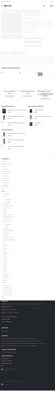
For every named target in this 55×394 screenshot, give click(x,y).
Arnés (4, 246)
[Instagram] (52, 1)
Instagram (6, 331)
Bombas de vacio (6, 207)
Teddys (4, 278)
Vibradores (5, 235)
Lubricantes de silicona (8, 290)
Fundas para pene (7, 219)
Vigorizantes (5, 185)
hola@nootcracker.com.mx (11, 309)
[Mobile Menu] (2, 6)
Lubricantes (3, 282)
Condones (5, 169)
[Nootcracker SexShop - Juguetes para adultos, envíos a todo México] (8, 6)
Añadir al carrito (9, 96)
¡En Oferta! (43, 90)
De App (53, 90)
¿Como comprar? (5, 358)
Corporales (3, 166)
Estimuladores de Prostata (8, 217)
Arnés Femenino (8, 199)
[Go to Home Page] (1, 11)
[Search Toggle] (44, 6)
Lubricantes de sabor (7, 287)
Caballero (5, 258)
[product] (9, 80)
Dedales (5, 212)
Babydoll (5, 249)
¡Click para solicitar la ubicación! (9, 316)
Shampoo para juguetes (8, 230)
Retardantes (5, 182)
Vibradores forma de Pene (8, 237)
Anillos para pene (27, 90)
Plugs (6, 226)
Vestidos (5, 281)
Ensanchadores (6, 173)
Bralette (5, 255)
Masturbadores (6, 228)
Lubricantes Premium (7, 294)
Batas (4, 251)
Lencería (3, 241)
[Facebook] (50, 1)
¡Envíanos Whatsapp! (6, 321)
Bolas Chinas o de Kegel (8, 205)
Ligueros (5, 269)
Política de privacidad (6, 363)
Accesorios (5, 244)
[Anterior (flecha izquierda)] (0, 393)
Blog (2, 365)
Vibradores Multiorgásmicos (9, 239)
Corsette (5, 265)
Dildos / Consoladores (9, 90)
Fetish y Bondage (5, 186)
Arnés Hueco (7, 201)
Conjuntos (5, 262)
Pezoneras (5, 276)
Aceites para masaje (5, 163)
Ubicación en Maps (5, 319)
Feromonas (5, 178)
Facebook (3, 331)
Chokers (5, 260)
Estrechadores (6, 175)
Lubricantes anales (7, 285)
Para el (2, 296)
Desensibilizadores (7, 171)
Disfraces (5, 267)
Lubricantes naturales (7, 292)
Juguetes (3, 90)
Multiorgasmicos (6, 180)
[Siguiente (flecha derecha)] (1, 393)
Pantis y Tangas (6, 274)
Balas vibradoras (49, 90)
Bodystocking (6, 253)
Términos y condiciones (6, 361)
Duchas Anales (8, 224)
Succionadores (6, 233)
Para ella (16, 90)
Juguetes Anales (6, 221)
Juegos (2, 189)
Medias (4, 271)
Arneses (5, 196)
